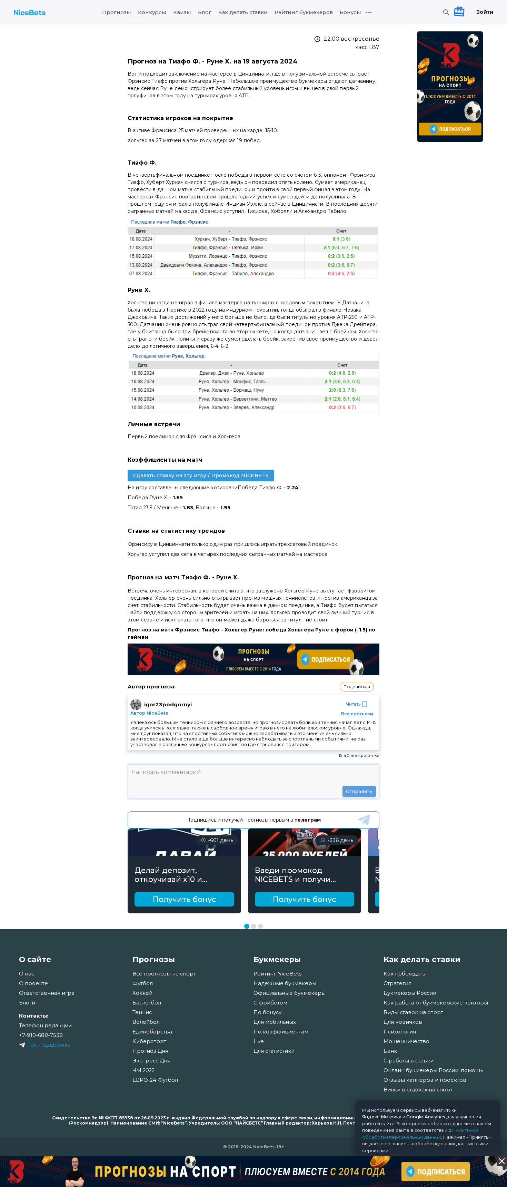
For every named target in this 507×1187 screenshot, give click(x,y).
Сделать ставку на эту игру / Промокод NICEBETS (201, 475)
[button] (357, 686)
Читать (353, 704)
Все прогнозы (357, 713)
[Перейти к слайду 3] (260, 926)
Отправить (359, 791)
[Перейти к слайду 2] (253, 926)
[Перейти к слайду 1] (246, 926)
